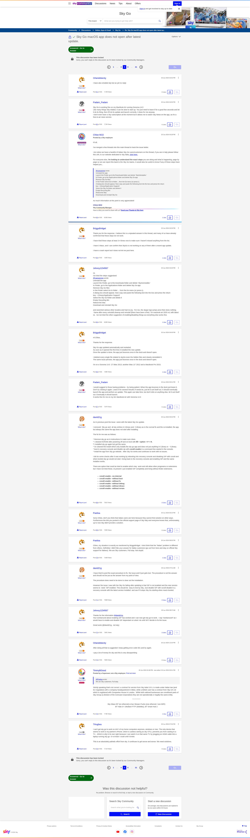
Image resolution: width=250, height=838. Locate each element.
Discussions (100, 3)
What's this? (81, 88)
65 (97, 322)
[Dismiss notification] (179, 8)
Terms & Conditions (76, 826)
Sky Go (125, 14)
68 (97, 502)
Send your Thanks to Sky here (132, 210)
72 (97, 632)
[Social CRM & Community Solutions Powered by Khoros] (242, 832)
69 (97, 530)
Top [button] (245, 826)
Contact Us (179, 826)
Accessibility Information (133, 826)
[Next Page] (141, 67)
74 (97, 714)
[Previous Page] (109, 67)
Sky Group (199, 826)
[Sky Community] (82, 3)
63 (97, 217)
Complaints (158, 826)
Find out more (131, 673)
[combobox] (130, 21)
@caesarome (100, 171)
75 (97, 749)
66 (97, 372)
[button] (178, 77)
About (128, 3)
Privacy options (51, 826)
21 (136, 67)
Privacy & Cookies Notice (104, 826)
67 (97, 406)
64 (97, 257)
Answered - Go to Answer (81, 49)
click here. (134, 155)
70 (97, 557)
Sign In (177, 3)
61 (97, 92)
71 (97, 600)
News (112, 3)
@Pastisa (99, 679)
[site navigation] (69, 3)
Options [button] (175, 37)
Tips (120, 3)
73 (97, 660)
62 (97, 124)
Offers (138, 3)
